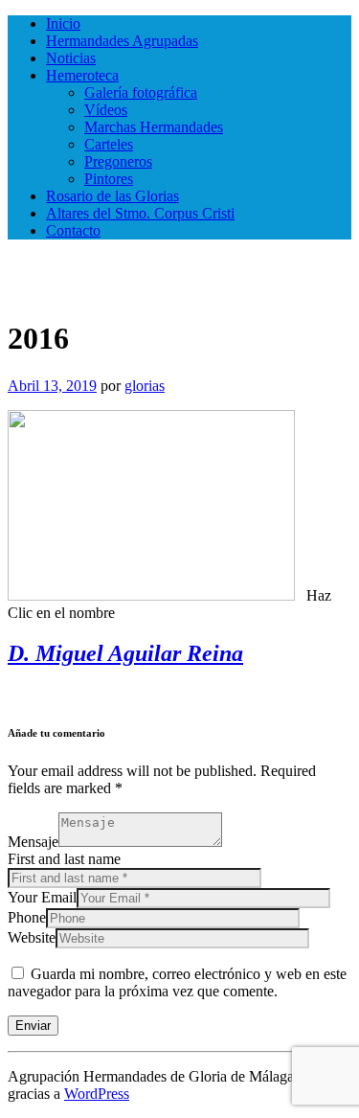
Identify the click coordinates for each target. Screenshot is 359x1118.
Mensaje (33, 841)
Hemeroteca (82, 75)
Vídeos (105, 110)
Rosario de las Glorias (112, 196)
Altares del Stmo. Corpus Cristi (140, 213)
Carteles (108, 144)
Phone (27, 917)
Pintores (108, 179)
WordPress (96, 1093)
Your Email (42, 897)
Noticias (71, 58)
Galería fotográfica (140, 92)
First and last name (64, 859)
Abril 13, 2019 (52, 385)
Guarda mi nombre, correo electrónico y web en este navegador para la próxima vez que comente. (177, 982)
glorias (144, 385)
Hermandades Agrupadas (122, 41)
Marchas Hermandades (153, 127)
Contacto (73, 230)
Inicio (63, 23)
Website (32, 937)
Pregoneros (118, 161)
